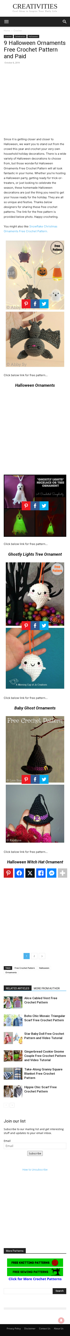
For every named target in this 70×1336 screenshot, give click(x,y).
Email (7, 1141)
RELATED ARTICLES (17, 988)
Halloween (33, 36)
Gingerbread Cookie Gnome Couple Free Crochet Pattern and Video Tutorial (45, 1056)
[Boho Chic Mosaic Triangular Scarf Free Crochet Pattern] (13, 1020)
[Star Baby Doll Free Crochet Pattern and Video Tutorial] (13, 1038)
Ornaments (11, 972)
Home (7, 30)
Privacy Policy (14, 1328)
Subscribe (35, 1153)
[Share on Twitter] (30, 873)
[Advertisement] (35, 102)
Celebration (20, 36)
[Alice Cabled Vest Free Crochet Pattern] (13, 1002)
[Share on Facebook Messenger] (51, 873)
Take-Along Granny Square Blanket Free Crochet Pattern (43, 1073)
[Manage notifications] (61, 1320)
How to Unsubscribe (35, 1169)
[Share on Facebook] (19, 873)
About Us (58, 1328)
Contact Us (44, 1328)
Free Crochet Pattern (25, 968)
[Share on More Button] (62, 873)
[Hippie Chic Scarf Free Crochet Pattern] (13, 1091)
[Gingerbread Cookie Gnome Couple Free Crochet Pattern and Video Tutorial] (13, 1055)
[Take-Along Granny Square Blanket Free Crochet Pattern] (13, 1073)
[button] (6, 22)
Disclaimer (29, 1328)
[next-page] (12, 1105)
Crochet (18, 30)
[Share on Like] (41, 873)
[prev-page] (6, 1105)
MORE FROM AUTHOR (47, 988)
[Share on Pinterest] (8, 873)
